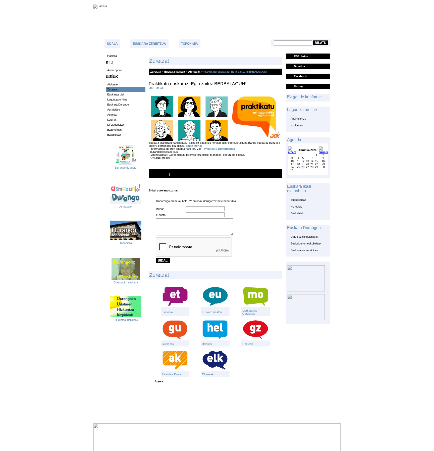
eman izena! (194, 145)
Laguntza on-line (117, 99)
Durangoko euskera (126, 282)
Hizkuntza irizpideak (126, 319)
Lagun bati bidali (187, 174)
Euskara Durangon (118, 104)
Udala (112, 43)
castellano (397, 2)
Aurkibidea (113, 109)
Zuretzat (112, 89)
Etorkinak (167, 312)
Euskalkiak (297, 213)
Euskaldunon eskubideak (306, 243)
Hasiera (112, 55)
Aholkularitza (298, 118)
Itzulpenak (297, 125)
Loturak (112, 119)
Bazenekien (114, 129)
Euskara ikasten (174, 71)
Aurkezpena (114, 70)
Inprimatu (161, 174)
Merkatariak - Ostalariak (250, 312)
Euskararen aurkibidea (304, 250)
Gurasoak (168, 343)
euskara (415, 2)
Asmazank (125, 206)
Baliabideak (114, 134)
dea (232, 148)
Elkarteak (207, 374)
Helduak (207, 343)
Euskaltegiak (298, 199)
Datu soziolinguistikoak (304, 236)
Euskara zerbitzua (149, 43)
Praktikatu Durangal (217, 148)
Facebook (300, 76)
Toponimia (189, 43)
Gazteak (247, 343)
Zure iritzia (238, 43)
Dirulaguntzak (115, 124)
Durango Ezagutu (125, 167)
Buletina (299, 66)
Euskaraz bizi (115, 94)
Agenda (112, 114)
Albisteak (112, 84)
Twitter (298, 86)
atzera (159, 381)
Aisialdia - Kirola (171, 374)
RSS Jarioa (301, 56)
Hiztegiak (296, 206)
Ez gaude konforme (304, 97)
